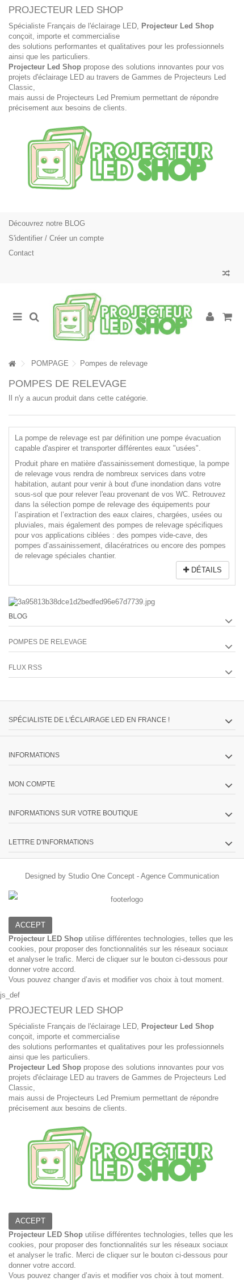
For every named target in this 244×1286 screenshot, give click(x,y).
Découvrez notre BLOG (47, 223)
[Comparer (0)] (226, 274)
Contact (21, 253)
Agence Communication (180, 876)
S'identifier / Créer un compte (56, 238)
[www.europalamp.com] (122, 317)
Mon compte (32, 784)
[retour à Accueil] (12, 364)
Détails (205, 570)
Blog (18, 616)
